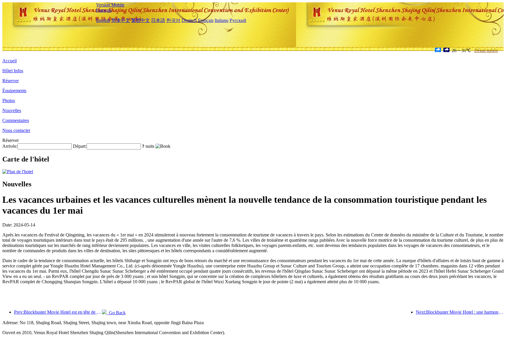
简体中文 (120, 20)
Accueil (9, 60)
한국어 (173, 20)
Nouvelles (11, 110)
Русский (238, 20)
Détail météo (486, 50)
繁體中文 (140, 20)
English (103, 20)
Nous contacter (16, 130)
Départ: (80, 146)
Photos (8, 100)
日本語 (158, 20)
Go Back (116, 312)
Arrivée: (10, 146)
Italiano (221, 20)
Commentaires (15, 120)
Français (104, 10)
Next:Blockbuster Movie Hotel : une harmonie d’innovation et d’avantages (460, 312)
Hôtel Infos (12, 70)
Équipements (14, 90)
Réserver (10, 80)
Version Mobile (110, 4)
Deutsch (189, 20)
